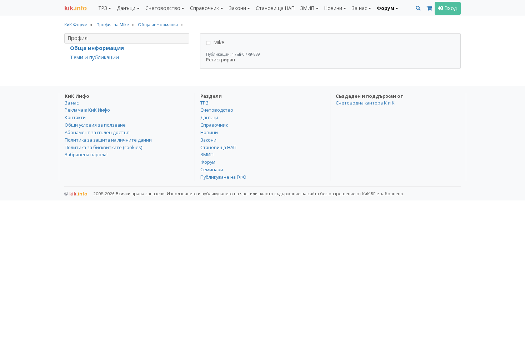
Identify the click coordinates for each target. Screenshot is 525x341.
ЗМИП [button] (307, 8)
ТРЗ (204, 103)
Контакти (75, 117)
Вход (450, 8)
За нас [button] (359, 8)
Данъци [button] (126, 8)
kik (76, 194)
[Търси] (418, 8)
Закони (208, 140)
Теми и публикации (94, 57)
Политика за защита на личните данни (108, 140)
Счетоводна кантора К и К (365, 103)
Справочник (214, 125)
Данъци (209, 117)
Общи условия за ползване (95, 125)
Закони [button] (237, 8)
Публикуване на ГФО (223, 177)
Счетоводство (216, 110)
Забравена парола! (86, 154)
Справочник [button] (204, 8)
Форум (207, 162)
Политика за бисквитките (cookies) (103, 147)
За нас (72, 103)
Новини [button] (333, 8)
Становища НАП (275, 8)
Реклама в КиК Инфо (87, 110)
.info (75, 8)
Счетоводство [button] (162, 8)
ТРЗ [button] (102, 8)
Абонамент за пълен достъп (97, 132)
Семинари (211, 169)
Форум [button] (385, 8)
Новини (209, 132)
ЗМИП (207, 154)
